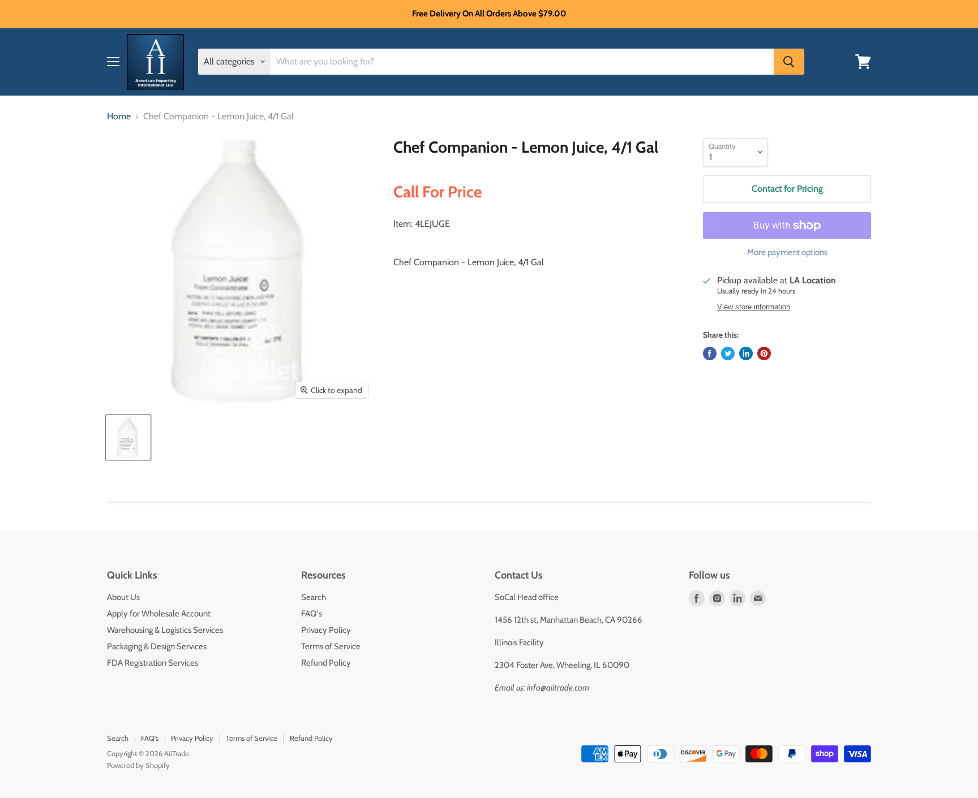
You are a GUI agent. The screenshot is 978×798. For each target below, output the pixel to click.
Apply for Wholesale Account (159, 614)
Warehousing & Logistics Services (165, 630)
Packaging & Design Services (157, 646)
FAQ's (311, 614)
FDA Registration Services (152, 663)
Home (119, 116)
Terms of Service (331, 646)
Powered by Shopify (138, 765)
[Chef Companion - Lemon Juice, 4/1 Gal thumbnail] (128, 437)
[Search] (789, 62)
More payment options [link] (787, 252)
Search (313, 597)
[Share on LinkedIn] (746, 353)
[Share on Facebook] (710, 353)
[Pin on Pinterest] (764, 353)
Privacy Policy (326, 630)
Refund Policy (326, 663)
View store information (753, 307)
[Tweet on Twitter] (728, 353)
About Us (123, 597)
